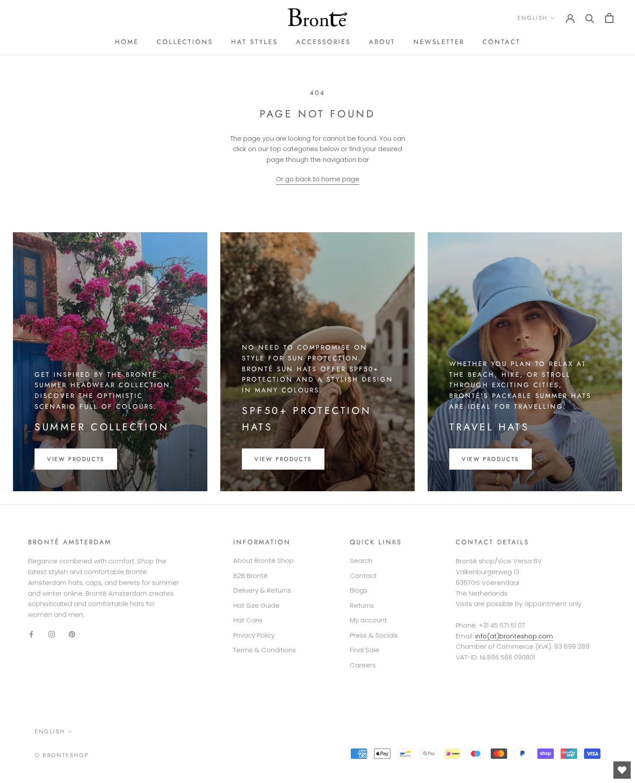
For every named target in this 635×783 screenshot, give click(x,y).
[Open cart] (609, 18)
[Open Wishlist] (622, 770)
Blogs (358, 590)
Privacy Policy (254, 635)
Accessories (323, 42)
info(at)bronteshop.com (514, 636)
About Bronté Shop (263, 560)
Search (361, 560)
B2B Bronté (250, 575)
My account (368, 620)
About (382, 42)
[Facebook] (31, 634)
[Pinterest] (72, 634)
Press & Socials (374, 635)
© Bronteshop (62, 755)
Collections (185, 42)
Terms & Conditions (264, 649)
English (533, 18)
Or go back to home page (317, 178)
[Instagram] (51, 634)
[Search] (589, 17)
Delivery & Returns (262, 590)
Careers (363, 664)
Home (127, 42)
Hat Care (247, 620)
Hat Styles (254, 42)
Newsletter (438, 42)
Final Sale (364, 649)
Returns (362, 605)
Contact (502, 42)
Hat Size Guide (256, 605)
